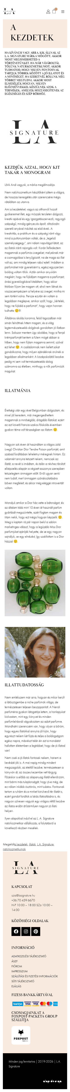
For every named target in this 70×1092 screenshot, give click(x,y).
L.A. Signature (45, 844)
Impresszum (19, 971)
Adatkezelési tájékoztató (28, 956)
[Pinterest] (35, 931)
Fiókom (16, 966)
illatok (32, 844)
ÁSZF (14, 961)
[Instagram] (25, 931)
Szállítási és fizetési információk (34, 976)
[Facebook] (15, 931)
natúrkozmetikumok (14, 849)
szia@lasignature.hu (23, 895)
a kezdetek (21, 844)
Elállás (16, 986)
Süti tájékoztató (22, 981)
